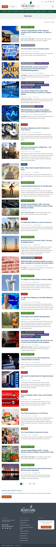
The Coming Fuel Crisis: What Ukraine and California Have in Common (35, 358)
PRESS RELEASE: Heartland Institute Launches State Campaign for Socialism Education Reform (37, 262)
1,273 (30, 483)
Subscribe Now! (6, 496)
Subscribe (12, 6)
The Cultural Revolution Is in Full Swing (34, 413)
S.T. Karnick (36, 97)
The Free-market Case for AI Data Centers (35, 49)
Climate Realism (23, 535)
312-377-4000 (5, 524)
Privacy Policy (18, 545)
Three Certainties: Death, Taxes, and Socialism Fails (36, 396)
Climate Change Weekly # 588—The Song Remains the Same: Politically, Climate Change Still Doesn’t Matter (36, 206)
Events (31, 11)
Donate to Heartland (46, 527)
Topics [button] (3, 11)
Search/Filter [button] (49, 22)
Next (34, 483)
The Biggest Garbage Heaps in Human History (36, 279)
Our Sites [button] (50, 11)
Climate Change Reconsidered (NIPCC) (26, 528)
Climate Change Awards (25, 525)
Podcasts (22, 11)
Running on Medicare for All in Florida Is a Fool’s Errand (35, 129)
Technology (39, 106)
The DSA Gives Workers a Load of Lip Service (36, 222)
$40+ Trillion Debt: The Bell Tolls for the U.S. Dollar (36, 168)
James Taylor (36, 51)
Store (42, 1)
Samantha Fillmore (44, 265)
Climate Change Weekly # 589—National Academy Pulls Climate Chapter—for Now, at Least (36, 32)
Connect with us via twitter (48, 2)
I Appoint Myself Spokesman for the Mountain (36, 186)
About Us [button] (44, 11)
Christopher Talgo (37, 132)
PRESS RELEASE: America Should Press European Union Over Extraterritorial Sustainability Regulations (34, 68)
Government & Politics (42, 63)
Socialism (24, 124)
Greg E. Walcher (37, 188)
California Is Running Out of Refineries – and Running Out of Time (36, 148)
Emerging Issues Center (28, 45)
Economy (37, 87)
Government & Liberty (27, 87)
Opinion (9, 11)
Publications (15, 11)
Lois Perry (36, 73)
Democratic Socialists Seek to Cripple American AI (37, 377)
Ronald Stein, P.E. (37, 151)
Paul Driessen (36, 282)
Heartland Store (23, 522)
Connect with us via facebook (45, 2)
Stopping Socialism (24, 540)
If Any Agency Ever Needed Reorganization (35, 316)
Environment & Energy (28, 27)
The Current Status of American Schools (34, 432)
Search (52, 6)
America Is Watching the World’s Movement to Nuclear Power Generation (36, 469)
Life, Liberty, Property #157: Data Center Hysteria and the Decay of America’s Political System (36, 92)
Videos (27, 11)
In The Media (37, 11)
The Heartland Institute (28, 4)
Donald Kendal (37, 114)
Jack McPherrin (41, 73)
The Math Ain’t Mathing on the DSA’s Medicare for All (37, 298)
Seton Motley (36, 172)
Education (24, 409)
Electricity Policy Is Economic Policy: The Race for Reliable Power (36, 241)
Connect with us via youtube (51, 2)
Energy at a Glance (24, 538)
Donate (5, 6)
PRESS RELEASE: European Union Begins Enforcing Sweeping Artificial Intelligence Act (36, 110)
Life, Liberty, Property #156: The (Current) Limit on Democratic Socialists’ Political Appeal (37, 341)
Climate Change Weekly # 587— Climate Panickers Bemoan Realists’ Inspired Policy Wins (37, 451)
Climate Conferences (24, 531)
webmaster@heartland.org (7, 526)
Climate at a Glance (24, 533)
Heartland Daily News (24, 520)
